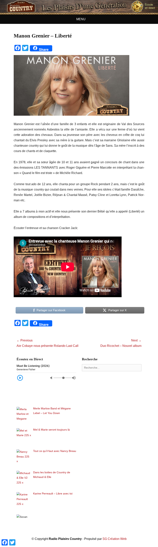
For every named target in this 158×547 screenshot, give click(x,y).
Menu (81, 19)
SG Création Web (115, 538)
